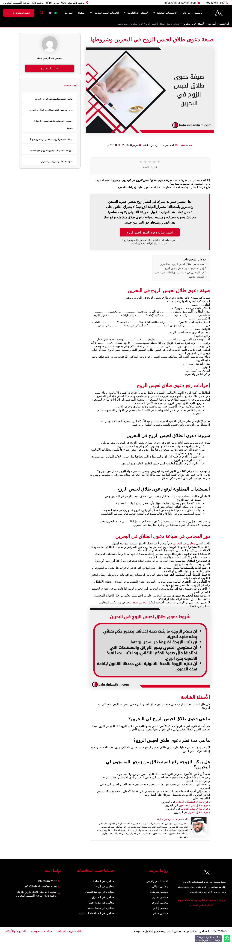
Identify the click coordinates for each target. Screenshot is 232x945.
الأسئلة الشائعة (196, 276)
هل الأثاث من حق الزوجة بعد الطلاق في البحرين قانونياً (51, 139)
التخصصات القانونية (167, 12)
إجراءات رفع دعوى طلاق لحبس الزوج (184, 268)
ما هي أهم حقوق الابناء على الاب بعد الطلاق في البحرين (51, 110)
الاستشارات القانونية (137, 12)
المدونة (81, 12)
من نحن (186, 12)
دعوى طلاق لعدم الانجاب (195, 808)
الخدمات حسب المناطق (106, 12)
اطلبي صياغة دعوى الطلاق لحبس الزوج (150, 232)
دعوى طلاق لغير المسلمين (194, 805)
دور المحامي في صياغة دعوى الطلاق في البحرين (178, 272)
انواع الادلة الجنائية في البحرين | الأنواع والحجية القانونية (51, 150)
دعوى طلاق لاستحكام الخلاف (193, 801)
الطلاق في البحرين (193, 23)
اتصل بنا (69, 12)
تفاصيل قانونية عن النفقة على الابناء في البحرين (53, 99)
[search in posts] (41, 12)
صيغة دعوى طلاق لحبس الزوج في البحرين (182, 264)
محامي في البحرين (184, 543)
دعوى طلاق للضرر (199, 812)
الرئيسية (198, 12)
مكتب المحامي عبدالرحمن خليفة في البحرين (190, 931)
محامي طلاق (139, 602)
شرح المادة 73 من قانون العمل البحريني (56, 161)
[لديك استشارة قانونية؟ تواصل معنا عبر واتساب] (227, 938)
